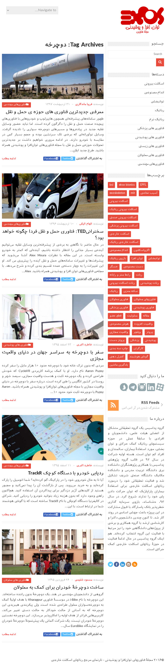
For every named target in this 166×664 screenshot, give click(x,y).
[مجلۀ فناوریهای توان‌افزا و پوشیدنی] (142, 32)
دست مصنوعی (133, 267)
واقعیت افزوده (143, 324)
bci (111, 185)
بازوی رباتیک (118, 258)
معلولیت (132, 316)
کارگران (138, 348)
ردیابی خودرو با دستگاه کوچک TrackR (66, 473)
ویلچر (137, 332)
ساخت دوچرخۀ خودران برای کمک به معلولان (59, 588)
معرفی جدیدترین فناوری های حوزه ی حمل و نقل (55, 112)
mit (133, 193)
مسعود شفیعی (83, 580)
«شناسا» (150, 502)
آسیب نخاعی (149, 193)
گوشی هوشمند (138, 357)
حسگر (114, 267)
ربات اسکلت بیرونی (122, 283)
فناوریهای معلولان (145, 299)
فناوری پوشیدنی (144, 307)
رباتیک (159, 111)
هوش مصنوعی (119, 324)
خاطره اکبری (84, 345)
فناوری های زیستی (151, 146)
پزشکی (134, 340)
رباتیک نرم (156, 120)
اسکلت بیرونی (154, 84)
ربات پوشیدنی (149, 283)
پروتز (149, 332)
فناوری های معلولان (15, 580)
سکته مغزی (130, 291)
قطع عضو (115, 316)
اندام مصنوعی (154, 93)
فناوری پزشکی (119, 307)
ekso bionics (127, 185)
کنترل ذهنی (117, 357)
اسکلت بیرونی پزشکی (124, 226)
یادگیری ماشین (119, 365)
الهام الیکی (85, 224)
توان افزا (137, 258)
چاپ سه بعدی (119, 348)
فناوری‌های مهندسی (15, 104)
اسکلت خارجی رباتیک (124, 242)
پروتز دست (117, 340)
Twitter (66, 158)
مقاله (146, 316)
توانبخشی (157, 102)
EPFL (143, 185)
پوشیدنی (150, 340)
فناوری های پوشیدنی (16, 345)
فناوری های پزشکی (151, 128)
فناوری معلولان (119, 299)
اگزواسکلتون (142, 250)
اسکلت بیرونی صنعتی (123, 217)
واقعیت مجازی (119, 332)
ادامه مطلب (9, 158)
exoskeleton (117, 193)
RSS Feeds (150, 403)
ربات (139, 275)
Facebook (50, 158)
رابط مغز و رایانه (120, 275)
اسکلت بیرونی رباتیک (123, 209)
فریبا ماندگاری (83, 104)
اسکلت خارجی (119, 234)
